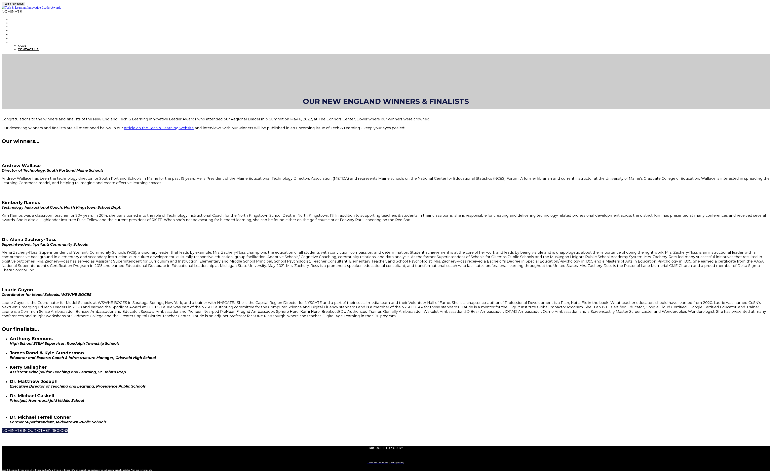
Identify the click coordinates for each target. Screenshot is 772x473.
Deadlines (19, 30)
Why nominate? (24, 23)
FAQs (14, 42)
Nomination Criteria (29, 27)
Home (15, 19)
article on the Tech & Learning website (159, 128)
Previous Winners (27, 34)
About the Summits (28, 38)
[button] (12, 11)
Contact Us (28, 49)
